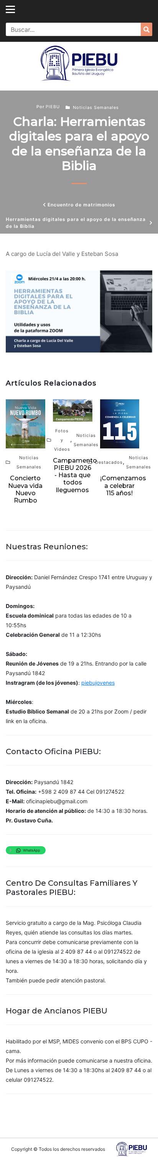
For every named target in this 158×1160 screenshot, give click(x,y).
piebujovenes (98, 682)
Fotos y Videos (62, 440)
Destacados (109, 462)
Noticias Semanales (96, 107)
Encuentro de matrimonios (81, 205)
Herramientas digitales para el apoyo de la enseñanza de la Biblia (76, 222)
